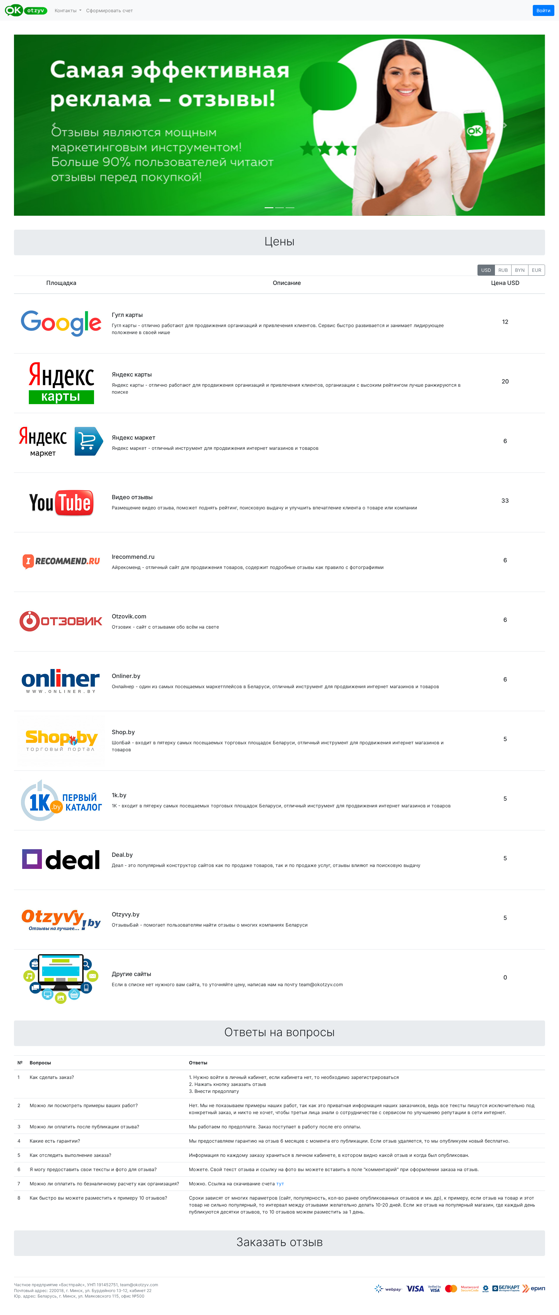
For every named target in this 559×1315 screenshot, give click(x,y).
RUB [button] (503, 270)
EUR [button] (536, 270)
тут (280, 1183)
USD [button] (486, 270)
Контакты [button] (66, 10)
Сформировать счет (109, 10)
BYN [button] (520, 270)
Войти (544, 10)
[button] (54, 125)
